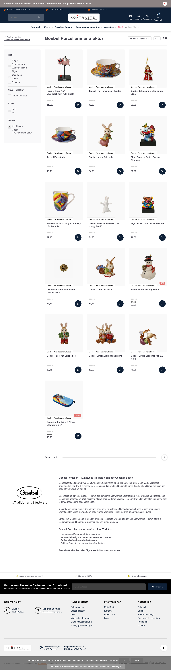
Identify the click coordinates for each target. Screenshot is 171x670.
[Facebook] (163, 648)
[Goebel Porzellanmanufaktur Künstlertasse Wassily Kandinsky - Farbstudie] (64, 201)
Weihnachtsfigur (19, 68)
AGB (73, 614)
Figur (14, 71)
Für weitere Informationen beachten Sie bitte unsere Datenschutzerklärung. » (86, 667)
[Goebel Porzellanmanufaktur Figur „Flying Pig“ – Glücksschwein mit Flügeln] (64, 68)
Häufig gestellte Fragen (82, 625)
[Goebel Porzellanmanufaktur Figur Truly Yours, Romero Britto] (148, 201)
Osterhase (17, 75)
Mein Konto (109, 607)
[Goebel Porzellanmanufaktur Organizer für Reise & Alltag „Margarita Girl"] (64, 400)
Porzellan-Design (63, 27)
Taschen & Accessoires (88, 27)
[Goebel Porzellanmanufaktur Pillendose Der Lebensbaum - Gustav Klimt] (64, 267)
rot (13, 113)
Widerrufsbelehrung (80, 618)
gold (14, 109)
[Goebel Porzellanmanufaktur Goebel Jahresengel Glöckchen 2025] (148, 68)
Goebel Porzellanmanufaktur (17, 40)
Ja (124, 660)
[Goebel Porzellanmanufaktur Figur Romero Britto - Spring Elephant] (148, 135)
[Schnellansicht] (78, 105)
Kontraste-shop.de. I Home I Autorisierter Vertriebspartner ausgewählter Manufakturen (47, 4)
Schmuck (35, 27)
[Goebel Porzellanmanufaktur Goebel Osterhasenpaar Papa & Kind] (148, 333)
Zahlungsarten (78, 607)
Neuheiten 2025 (19, 96)
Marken (128, 27)
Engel (15, 60)
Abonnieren (157, 587)
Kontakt (107, 611)
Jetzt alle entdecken (90, 550)
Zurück (10, 37)
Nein (137, 660)
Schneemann (18, 64)
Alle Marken (17, 126)
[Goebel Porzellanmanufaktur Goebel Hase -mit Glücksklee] (64, 333)
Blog (135, 27)
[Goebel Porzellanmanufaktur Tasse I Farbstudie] (64, 135)
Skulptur (16, 82)
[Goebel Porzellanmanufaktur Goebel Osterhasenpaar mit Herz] (106, 333)
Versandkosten (78, 611)
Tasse (15, 78)
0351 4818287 (18, 612)
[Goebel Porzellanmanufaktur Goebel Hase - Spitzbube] (106, 135)
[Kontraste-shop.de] (84, 18)
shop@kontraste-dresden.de (54, 612)
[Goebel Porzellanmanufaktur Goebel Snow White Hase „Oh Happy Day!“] (106, 201)
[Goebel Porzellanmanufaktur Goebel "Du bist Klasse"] (106, 267)
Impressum (109, 614)
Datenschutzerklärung (81, 622)
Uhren (47, 27)
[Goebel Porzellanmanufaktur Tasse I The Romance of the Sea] (106, 68)
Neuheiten (109, 27)
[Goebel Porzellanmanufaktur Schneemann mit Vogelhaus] (148, 267)
